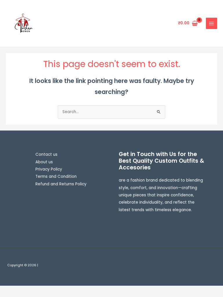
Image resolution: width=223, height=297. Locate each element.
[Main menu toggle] (211, 23)
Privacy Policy (48, 169)
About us (44, 162)
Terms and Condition (56, 176)
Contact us (46, 154)
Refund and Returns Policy (61, 184)
